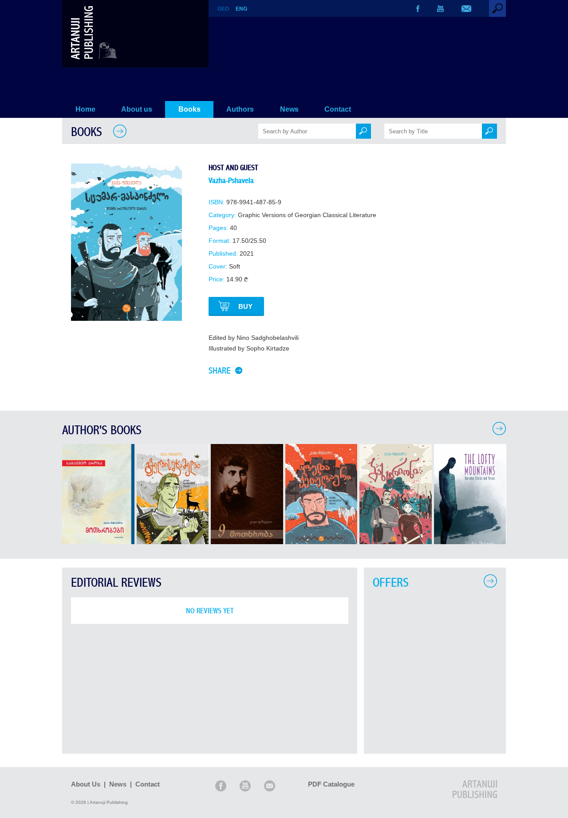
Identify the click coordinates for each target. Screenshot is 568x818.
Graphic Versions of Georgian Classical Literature (307, 215)
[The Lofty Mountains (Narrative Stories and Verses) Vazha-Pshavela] (470, 541)
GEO (223, 9)
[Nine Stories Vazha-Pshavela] (247, 541)
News (289, 109)
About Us (85, 784)
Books (189, 109)
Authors (240, 109)
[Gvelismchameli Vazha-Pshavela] (173, 541)
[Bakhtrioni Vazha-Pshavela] (395, 541)
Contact (337, 109)
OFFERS (391, 582)
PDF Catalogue (331, 784)
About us (136, 109)
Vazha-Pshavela (231, 180)
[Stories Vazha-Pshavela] (98, 541)
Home (85, 109)
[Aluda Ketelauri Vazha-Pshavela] (321, 541)
